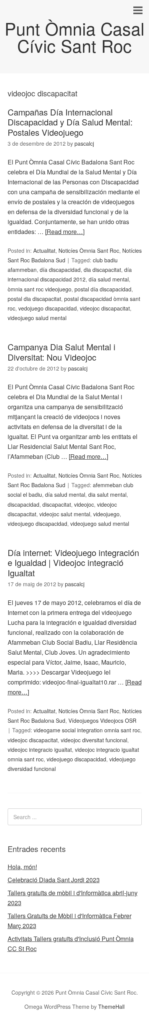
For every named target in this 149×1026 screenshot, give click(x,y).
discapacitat (56, 504)
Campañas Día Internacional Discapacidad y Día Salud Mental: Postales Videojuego (70, 122)
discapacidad (23, 504)
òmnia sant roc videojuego (39, 289)
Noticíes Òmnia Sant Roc (88, 250)
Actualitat (44, 250)
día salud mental (109, 279)
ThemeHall (111, 1006)
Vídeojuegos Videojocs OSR (102, 720)
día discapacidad (60, 269)
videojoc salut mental (64, 514)
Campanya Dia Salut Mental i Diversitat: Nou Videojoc (61, 352)
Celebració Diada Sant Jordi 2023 (54, 879)
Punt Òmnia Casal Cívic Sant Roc (74, 37)
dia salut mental (107, 494)
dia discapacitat (102, 269)
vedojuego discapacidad (47, 308)
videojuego (106, 514)
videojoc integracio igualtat (40, 749)
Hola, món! (22, 866)
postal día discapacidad (102, 289)
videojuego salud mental (37, 318)
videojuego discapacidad (37, 523)
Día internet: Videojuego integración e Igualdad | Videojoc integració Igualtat (73, 562)
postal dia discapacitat (34, 298)
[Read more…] (64, 231)
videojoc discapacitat (105, 308)
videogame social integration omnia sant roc (87, 730)
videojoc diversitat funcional (94, 740)
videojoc (84, 504)
